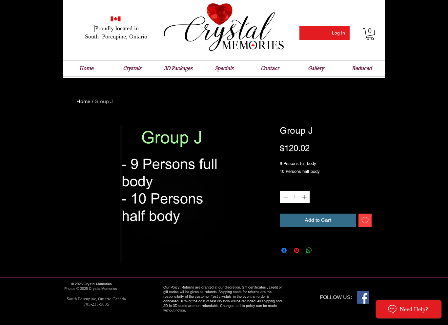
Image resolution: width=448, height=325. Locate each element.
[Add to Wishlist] (365, 220)
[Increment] (305, 197)
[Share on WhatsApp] (309, 250)
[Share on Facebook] (284, 250)
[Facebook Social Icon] (363, 297)
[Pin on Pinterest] (296, 250)
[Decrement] (285, 197)
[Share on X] (321, 250)
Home (83, 101)
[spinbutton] (295, 197)
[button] (370, 34)
